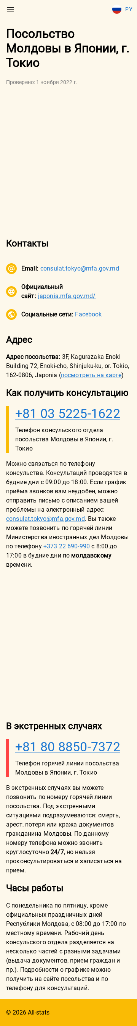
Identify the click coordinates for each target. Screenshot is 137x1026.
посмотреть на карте (91, 375)
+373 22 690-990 (66, 546)
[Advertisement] (68, 161)
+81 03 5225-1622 (67, 413)
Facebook (88, 314)
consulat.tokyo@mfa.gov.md (79, 268)
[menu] (11, 9)
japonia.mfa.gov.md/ (67, 296)
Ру (128, 9)
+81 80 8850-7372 (67, 746)
